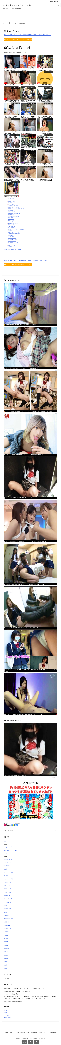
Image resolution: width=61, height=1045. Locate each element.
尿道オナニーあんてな (12, 214)
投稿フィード (7, 1012)
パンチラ (7, 892)
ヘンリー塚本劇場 (12, 241)
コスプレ (7, 885)
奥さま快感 (10, 222)
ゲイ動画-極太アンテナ (13, 205)
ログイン (6, 1010)
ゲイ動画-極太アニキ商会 (13, 216)
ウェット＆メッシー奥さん (13, 232)
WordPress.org (7, 1017)
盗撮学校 (10, 246)
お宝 (6, 869)
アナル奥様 (10, 235)
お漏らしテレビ (11, 211)
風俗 (6, 961)
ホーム (5, 23)
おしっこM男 (11, 204)
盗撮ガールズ (11, 219)
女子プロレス (8, 918)
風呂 (6, 965)
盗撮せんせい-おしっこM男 (14, 213)
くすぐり (7, 882)
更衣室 (7, 925)
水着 (6, 932)
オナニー (7, 862)
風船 (6, 968)
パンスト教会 (11, 236)
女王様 (6, 922)
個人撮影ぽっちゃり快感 (13, 223)
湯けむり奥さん (11, 217)
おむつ (7, 865)
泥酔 (6, 935)
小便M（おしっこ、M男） (13, 207)
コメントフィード (8, 1015)
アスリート (8, 847)
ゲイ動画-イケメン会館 (13, 242)
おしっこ (6, 853)
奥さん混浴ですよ (12, 227)
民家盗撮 (7, 928)
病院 (6, 938)
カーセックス (8, 872)
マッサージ (8, 898)
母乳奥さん (10, 230)
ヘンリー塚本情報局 (12, 200)
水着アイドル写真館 (12, 220)
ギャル (6, 875)
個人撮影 (7, 908)
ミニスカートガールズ (12, 239)
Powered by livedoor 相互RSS (13, 249)
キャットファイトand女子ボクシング (16, 229)
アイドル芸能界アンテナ (13, 198)
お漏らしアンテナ (12, 201)
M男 (5, 841)
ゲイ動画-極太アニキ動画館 (14, 233)
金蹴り (6, 951)
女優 (6, 915)
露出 (6, 955)
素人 (6, 948)
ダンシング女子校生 (12, 244)
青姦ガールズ (11, 224)
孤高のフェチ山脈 (12, 245)
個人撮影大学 (11, 210)
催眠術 (7, 912)
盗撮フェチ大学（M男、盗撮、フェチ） (16, 208)
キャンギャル (8, 879)
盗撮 (6, 945)
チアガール (7, 889)
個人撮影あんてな (12, 202)
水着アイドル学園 (12, 238)
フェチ (7, 895)
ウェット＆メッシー (10, 850)
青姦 (6, 958)
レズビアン (7, 902)
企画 (6, 905)
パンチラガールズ (12, 226)
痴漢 (6, 941)
